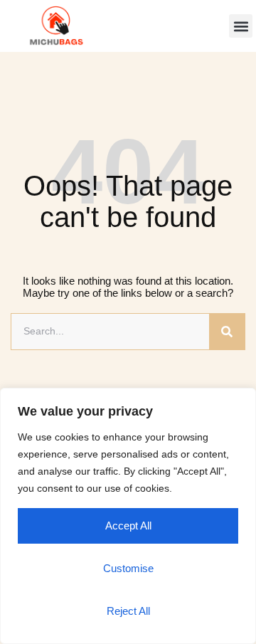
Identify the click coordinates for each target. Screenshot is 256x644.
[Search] (227, 331)
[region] (128, 516)
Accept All (128, 525)
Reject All (128, 611)
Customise (128, 568)
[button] (240, 26)
